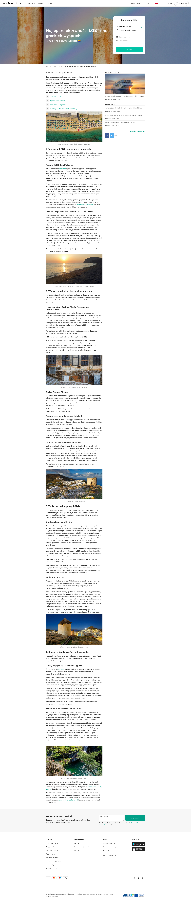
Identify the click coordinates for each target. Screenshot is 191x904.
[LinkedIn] (143, 878)
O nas (76, 843)
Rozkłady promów (52, 858)
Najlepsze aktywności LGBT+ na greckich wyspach (81, 66)
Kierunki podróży (52, 850)
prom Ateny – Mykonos (85, 205)
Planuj (40, 3)
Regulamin (62, 894)
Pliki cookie (70, 894)
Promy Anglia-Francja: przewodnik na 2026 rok (120, 122)
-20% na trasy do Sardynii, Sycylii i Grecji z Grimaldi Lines (123, 108)
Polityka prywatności (82, 894)
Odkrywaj (50, 3)
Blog (60, 66)
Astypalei (61, 669)
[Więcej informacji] (73, 822)
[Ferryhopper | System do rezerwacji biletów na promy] (8, 3)
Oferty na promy (29, 3)
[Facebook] (129, 878)
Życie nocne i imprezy (57, 105)
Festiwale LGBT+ (56, 97)
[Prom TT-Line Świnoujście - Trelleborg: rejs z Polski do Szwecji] (125, 84)
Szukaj (129, 49)
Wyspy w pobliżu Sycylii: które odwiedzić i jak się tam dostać (124, 115)
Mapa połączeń (51, 865)
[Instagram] (134, 878)
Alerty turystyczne (109, 855)
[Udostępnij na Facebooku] (107, 135)
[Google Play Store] (138, 844)
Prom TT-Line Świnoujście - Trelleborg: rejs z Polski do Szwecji (124, 96)
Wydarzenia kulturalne (58, 101)
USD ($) (169, 3)
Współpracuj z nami (81, 847)
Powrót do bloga (137, 131)
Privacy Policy (135, 823)
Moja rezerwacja (137, 3)
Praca (76, 850)
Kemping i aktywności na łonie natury (63, 109)
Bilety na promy (51, 66)
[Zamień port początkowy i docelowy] (141, 28)
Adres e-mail (104, 816)
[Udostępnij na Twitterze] (112, 135)
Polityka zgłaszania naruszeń (99, 894)
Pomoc (149, 3)
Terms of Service (104, 825)
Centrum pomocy (109, 847)
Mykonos (62, 169)
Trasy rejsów (50, 854)
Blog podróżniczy (52, 847)
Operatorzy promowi (53, 861)
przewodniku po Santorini (68, 800)
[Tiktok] (138, 878)
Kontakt (106, 850)
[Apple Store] (138, 849)
